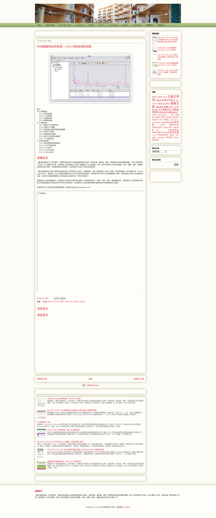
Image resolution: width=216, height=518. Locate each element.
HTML (166, 120)
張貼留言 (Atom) (93, 385)
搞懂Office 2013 (171, 107)
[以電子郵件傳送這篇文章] (55, 298)
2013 (154, 97)
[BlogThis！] (57, 298)
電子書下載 (50, 25)
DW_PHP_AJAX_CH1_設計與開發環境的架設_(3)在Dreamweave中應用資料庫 (75, 450)
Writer (176, 138)
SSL (71, 302)
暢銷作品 (167, 110)
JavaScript (80, 25)
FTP (54, 302)
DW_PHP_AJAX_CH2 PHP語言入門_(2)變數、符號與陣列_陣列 (60, 442)
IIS (57, 302)
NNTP (62, 302)
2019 (165, 97)
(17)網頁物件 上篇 (43, 422)
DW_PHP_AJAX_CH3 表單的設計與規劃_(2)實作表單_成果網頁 (168, 57)
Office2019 (168, 127)
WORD (91, 25)
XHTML (155, 140)
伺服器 (44, 302)
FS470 (155, 120)
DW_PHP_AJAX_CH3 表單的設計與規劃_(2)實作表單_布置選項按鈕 (72, 410)
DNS (50, 302)
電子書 (155, 110)
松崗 (177, 100)
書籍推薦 (149, 25)
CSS (177, 115)
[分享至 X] (59, 298)
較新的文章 (42, 379)
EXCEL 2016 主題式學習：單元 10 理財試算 (63, 430)
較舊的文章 (139, 379)
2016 (159, 97)
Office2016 (157, 127)
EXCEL (101, 25)
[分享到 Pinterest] (64, 298)
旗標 (160, 110)
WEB (76, 302)
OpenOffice (137, 25)
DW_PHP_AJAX (65, 25)
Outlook (125, 25)
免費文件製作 (168, 100)
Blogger (127, 507)
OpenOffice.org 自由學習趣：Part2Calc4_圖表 (64, 398)
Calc (172, 115)
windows (82, 302)
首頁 (39, 25)
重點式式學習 (164, 104)
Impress (176, 120)
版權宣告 (161, 25)
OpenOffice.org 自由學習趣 (165, 132)
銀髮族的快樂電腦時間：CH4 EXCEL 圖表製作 (64, 461)
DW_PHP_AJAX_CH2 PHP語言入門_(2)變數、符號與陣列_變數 (168, 72)
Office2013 (174, 125)
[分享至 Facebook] (62, 298)
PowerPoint (113, 25)
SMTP (67, 302)
